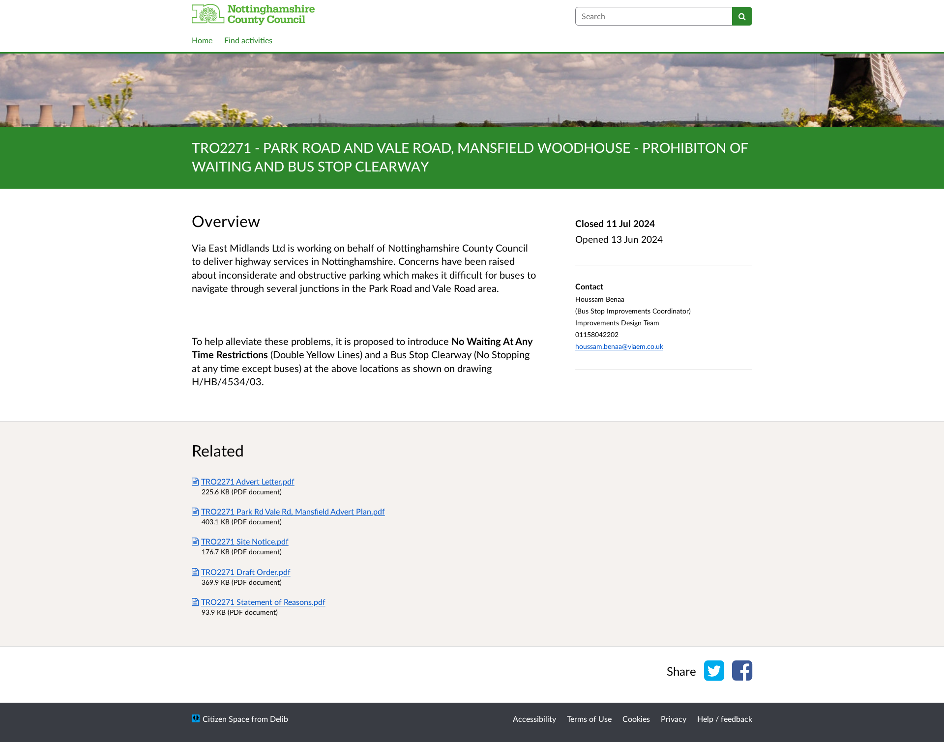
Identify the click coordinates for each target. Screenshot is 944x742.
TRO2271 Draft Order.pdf (246, 571)
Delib (279, 718)
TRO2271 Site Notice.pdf (245, 541)
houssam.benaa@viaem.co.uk (619, 346)
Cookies (636, 718)
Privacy (673, 718)
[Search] (742, 16)
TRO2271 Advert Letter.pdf (248, 481)
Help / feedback (724, 718)
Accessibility (534, 718)
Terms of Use (589, 718)
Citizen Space (226, 718)
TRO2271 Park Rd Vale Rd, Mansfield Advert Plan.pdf (293, 511)
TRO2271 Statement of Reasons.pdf (263, 601)
